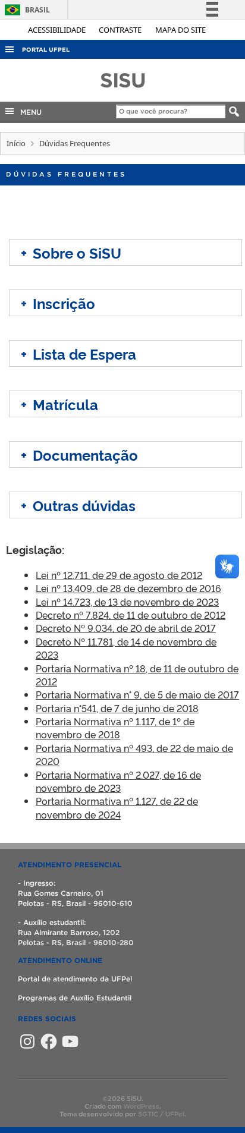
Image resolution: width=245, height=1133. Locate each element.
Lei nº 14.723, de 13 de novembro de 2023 (127, 601)
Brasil (25, 10)
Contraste (121, 29)
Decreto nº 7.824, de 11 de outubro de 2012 (130, 614)
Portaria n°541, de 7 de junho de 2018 (117, 708)
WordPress (141, 1106)
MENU (28, 112)
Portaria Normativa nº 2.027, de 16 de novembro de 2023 (118, 781)
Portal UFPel (46, 49)
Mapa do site (180, 29)
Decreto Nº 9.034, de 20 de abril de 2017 (126, 627)
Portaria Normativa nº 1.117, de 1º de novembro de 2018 (115, 728)
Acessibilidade (57, 29)
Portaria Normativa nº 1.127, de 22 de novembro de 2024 (117, 807)
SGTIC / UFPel (161, 1114)
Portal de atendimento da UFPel (75, 979)
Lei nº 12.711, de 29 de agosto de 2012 (119, 574)
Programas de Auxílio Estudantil (74, 998)
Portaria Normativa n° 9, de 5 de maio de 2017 (137, 694)
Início (16, 143)
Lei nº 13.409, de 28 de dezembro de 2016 (128, 587)
